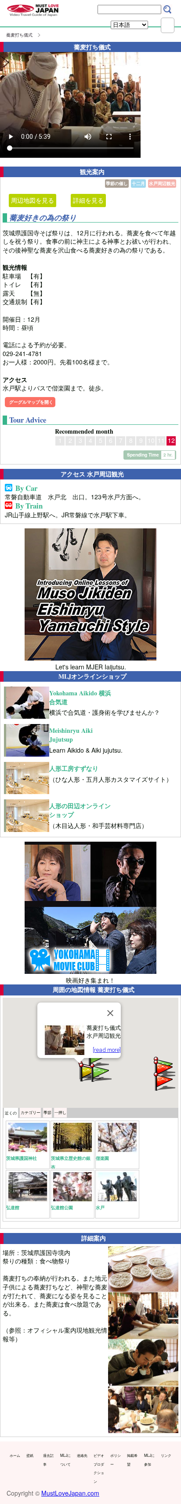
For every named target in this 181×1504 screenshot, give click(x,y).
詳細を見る (88, 200)
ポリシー (115, 1459)
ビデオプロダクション (99, 1468)
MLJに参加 (149, 1459)
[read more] (107, 1050)
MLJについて (65, 1459)
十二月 (138, 183)
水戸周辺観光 (162, 183)
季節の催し (117, 183)
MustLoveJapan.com (70, 1493)
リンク (166, 1455)
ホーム (15, 1455)
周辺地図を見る (32, 200)
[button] (100, 1072)
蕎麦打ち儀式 (19, 35)
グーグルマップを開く (31, 402)
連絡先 (82, 1455)
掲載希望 (132, 1459)
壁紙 (29, 1455)
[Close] (110, 1013)
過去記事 (48, 1459)
